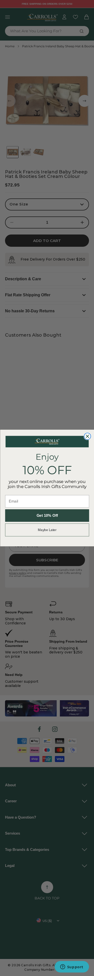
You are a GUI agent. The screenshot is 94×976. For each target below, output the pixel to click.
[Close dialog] (87, 436)
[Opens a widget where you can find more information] (71, 967)
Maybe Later (47, 530)
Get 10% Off (47, 516)
